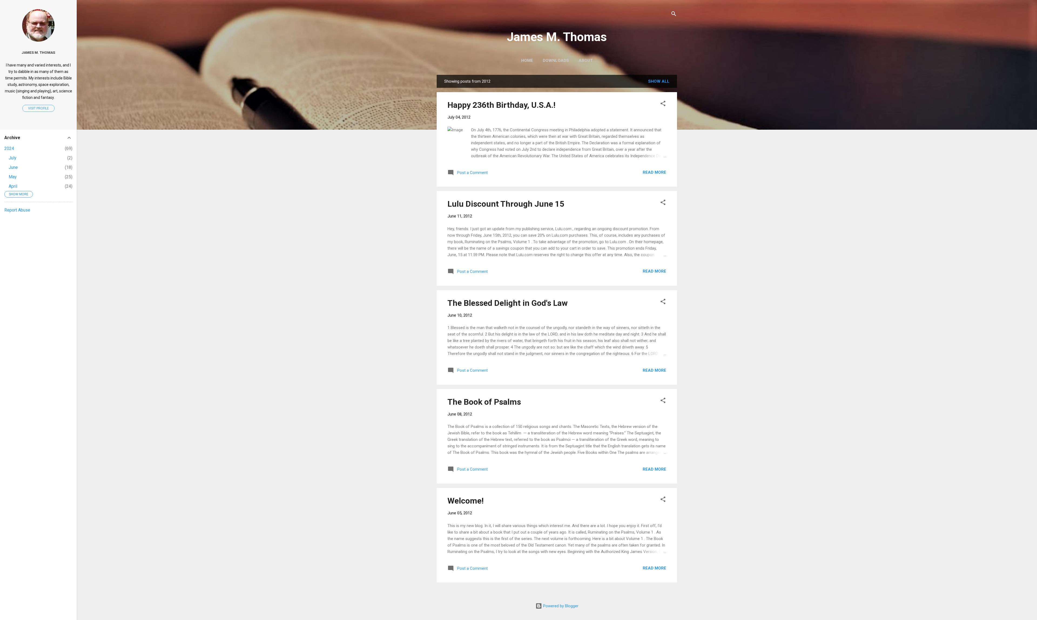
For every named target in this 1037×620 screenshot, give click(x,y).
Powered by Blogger (560, 606)
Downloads (556, 60)
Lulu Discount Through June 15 (505, 204)
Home (527, 60)
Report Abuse (17, 210)
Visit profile (38, 108)
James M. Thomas (557, 37)
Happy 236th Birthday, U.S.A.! (501, 105)
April (13, 186)
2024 (9, 148)
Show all (658, 81)
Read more (654, 172)
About (586, 60)
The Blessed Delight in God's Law (507, 303)
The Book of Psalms (484, 402)
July (12, 157)
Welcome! (465, 500)
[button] (663, 104)
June (13, 167)
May (13, 176)
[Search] (674, 14)
